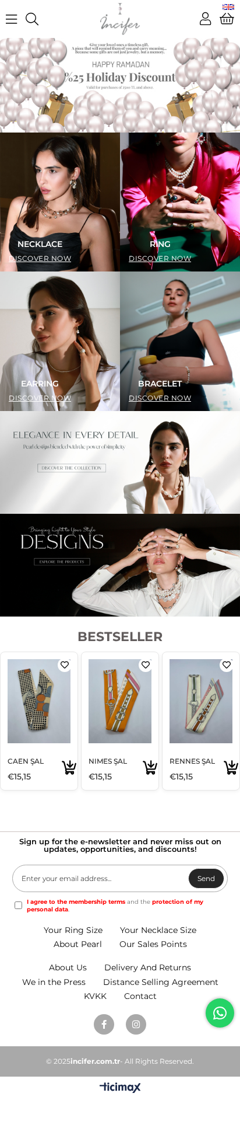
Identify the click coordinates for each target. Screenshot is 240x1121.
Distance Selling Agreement (160, 982)
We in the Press (54, 982)
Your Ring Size (73, 930)
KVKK (95, 996)
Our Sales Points (153, 944)
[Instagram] (136, 1024)
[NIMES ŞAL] (120, 701)
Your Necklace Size (158, 930)
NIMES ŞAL (108, 761)
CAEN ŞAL (26, 761)
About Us (68, 967)
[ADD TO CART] (69, 768)
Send (206, 878)
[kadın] (120, 85)
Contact (140, 996)
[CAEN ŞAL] (39, 701)
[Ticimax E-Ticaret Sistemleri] (120, 1088)
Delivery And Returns (147, 967)
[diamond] (120, 565)
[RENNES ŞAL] (201, 701)
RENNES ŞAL (192, 761)
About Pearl (78, 944)
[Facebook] (104, 1024)
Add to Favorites (65, 665)
